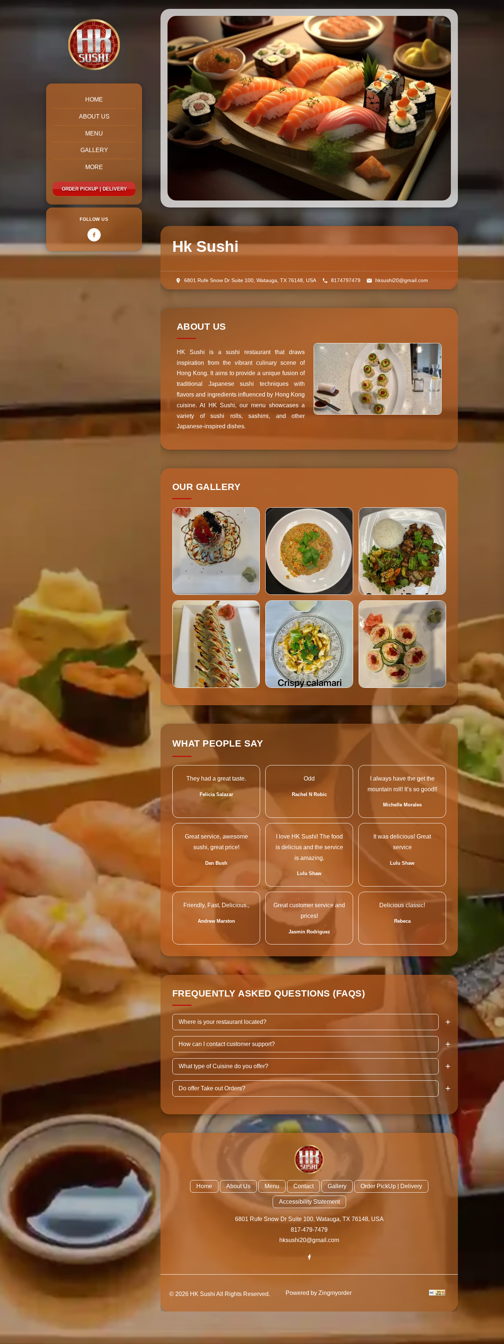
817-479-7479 (309, 1230)
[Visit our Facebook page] (94, 234)
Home (94, 99)
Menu (94, 133)
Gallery (94, 150)
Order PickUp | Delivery (94, 189)
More (94, 167)
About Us (94, 116)
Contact (303, 1186)
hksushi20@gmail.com (309, 1240)
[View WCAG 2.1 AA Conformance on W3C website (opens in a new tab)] (437, 1292)
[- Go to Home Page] (94, 45)
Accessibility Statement (309, 1202)
